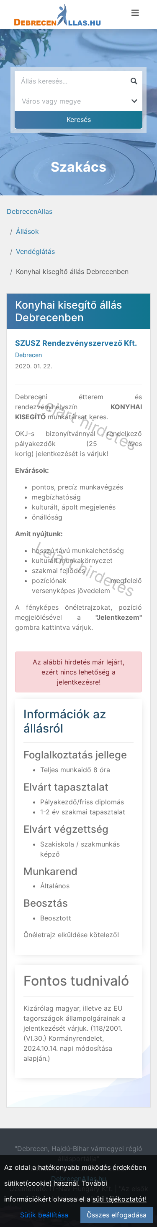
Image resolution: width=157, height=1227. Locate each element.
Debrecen (28, 354)
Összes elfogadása (117, 1215)
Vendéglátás (35, 251)
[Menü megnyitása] (135, 13)
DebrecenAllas (29, 211)
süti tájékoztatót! (120, 1199)
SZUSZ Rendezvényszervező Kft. (76, 343)
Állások (27, 231)
